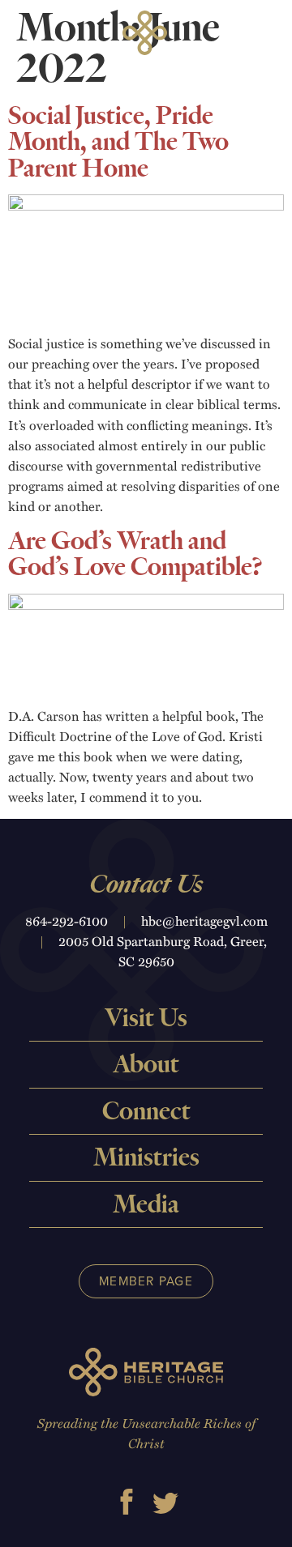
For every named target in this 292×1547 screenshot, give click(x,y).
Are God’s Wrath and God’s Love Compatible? (135, 554)
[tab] (146, 1018)
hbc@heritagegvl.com (204, 920)
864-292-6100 (66, 920)
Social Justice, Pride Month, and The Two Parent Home (118, 142)
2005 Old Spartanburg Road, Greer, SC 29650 (162, 951)
